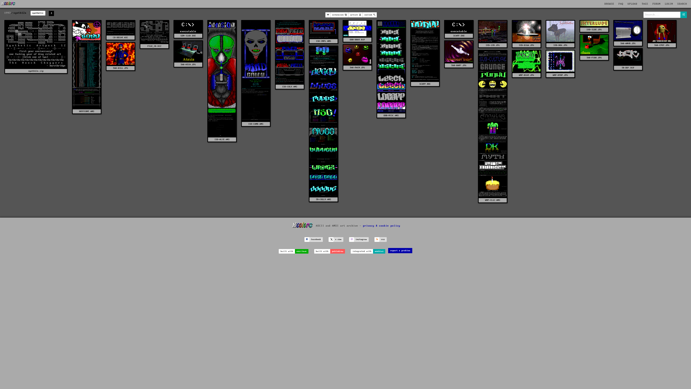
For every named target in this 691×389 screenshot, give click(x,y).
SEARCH (682, 4)
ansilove (302, 251)
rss (383, 239)
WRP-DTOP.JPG (560, 75)
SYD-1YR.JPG (493, 45)
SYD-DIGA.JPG (526, 45)
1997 (7, 13)
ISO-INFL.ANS (323, 41)
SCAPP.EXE (459, 36)
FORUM (656, 4)
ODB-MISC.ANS (391, 115)
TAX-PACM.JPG (357, 67)
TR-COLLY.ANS (323, 199)
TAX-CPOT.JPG (661, 45)
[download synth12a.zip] (51, 13)
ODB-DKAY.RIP (357, 40)
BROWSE (609, 4)
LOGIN (669, 4)
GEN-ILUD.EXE (188, 36)
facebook (316, 239)
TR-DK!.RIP (628, 68)
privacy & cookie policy (381, 225)
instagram (361, 239)
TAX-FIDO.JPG (594, 58)
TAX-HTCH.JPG (188, 64)
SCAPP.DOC (425, 84)
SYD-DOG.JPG (560, 45)
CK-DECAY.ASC (120, 37)
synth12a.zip (36, 71)
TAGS (645, 4)
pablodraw (337, 251)
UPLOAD (632, 4)
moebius (379, 251)
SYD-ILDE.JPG (594, 29)
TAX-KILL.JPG (120, 68)
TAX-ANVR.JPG (628, 43)
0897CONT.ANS (86, 111)
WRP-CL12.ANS (492, 200)
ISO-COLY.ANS (289, 87)
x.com (338, 239)
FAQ (620, 4)
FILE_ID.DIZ (154, 46)
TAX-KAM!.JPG (458, 65)
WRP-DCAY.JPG (526, 75)
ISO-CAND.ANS (255, 124)
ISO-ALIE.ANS (222, 139)
